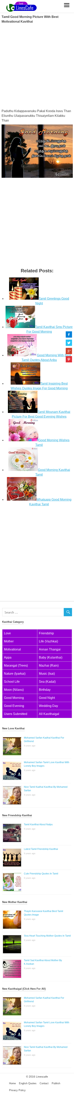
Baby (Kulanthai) (50, 657)
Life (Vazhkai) (48, 641)
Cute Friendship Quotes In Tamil (41, 873)
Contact (44, 1083)
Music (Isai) (47, 673)
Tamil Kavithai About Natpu (38, 824)
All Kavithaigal (49, 714)
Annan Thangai (50, 649)
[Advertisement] (37, 65)
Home (12, 1083)
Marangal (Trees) (16, 665)
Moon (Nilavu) (14, 689)
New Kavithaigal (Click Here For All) (24, 988)
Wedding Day (48, 705)
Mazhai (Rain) (49, 665)
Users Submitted (15, 714)
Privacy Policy (17, 1090)
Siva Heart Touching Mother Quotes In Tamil (47, 935)
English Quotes (28, 1083)
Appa (7, 657)
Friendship (46, 633)
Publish (56, 1083)
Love (7, 633)
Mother (9, 641)
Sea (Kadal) (47, 681)
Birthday (45, 689)
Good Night (47, 697)
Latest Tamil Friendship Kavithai (41, 849)
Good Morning (14, 697)
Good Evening (14, 705)
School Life (12, 681)
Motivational (12, 649)
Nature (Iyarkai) (14, 673)
